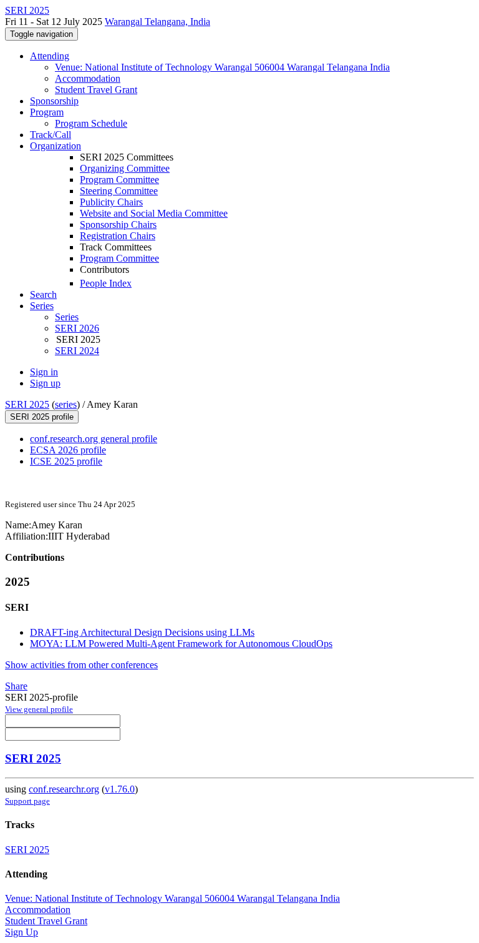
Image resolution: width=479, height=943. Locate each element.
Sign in (44, 372)
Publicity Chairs (111, 202)
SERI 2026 (77, 328)
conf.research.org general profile (93, 438)
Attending (49, 56)
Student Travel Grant (96, 89)
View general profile (39, 709)
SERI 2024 (77, 350)
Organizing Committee (125, 168)
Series (67, 317)
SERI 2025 (27, 404)
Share (16, 686)
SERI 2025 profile (42, 417)
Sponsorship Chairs (118, 224)
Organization (55, 146)
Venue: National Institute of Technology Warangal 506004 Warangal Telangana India (222, 67)
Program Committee (119, 179)
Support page (27, 801)
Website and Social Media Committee (154, 213)
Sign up (45, 383)
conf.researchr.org (64, 789)
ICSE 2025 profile (66, 461)
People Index (106, 283)
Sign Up (21, 932)
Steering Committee (119, 190)
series (66, 404)
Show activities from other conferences (81, 664)
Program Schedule (91, 123)
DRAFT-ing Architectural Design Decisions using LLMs (142, 632)
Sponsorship (54, 101)
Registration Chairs (117, 235)
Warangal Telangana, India (157, 21)
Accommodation (87, 78)
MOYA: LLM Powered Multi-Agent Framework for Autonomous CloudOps (181, 643)
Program (47, 112)
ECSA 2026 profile (68, 450)
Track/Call (50, 134)
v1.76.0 (120, 789)
